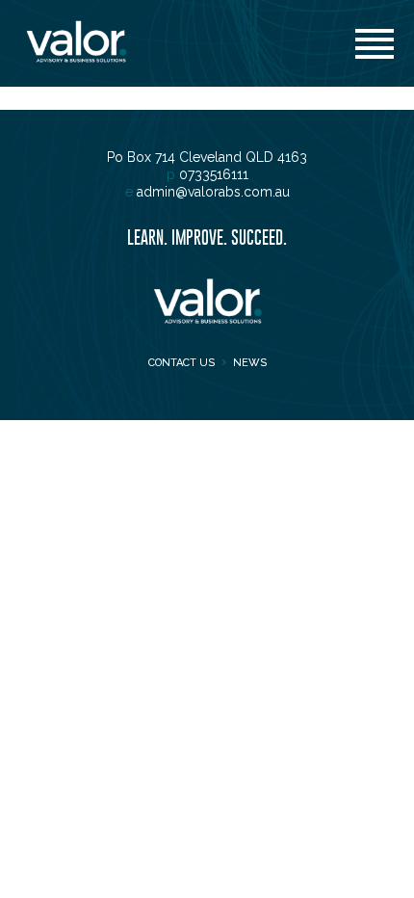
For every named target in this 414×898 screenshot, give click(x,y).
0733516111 (213, 174)
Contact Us (181, 362)
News (250, 362)
